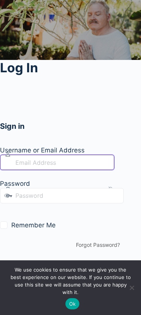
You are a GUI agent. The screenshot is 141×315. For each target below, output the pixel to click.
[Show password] (5, 210)
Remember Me (33, 225)
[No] (131, 287)
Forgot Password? (98, 245)
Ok (72, 304)
